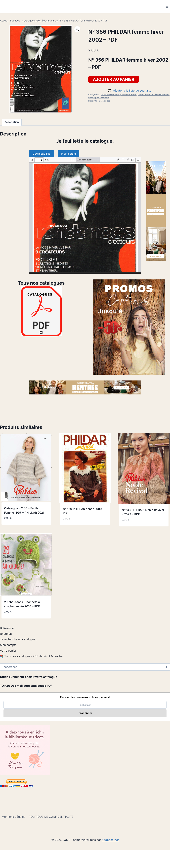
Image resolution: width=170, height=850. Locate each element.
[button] (77, 29)
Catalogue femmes (110, 94)
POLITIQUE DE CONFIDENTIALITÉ (51, 816)
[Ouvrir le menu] (167, 6)
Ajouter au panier (113, 79)
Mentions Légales (13, 816)
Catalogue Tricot (128, 94)
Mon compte (8, 645)
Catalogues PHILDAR (98, 97)
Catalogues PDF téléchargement (153, 94)
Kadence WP (110, 840)
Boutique (6, 633)
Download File (41, 153)
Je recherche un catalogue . (18, 639)
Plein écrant (68, 153)
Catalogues (104, 101)
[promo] (129, 327)
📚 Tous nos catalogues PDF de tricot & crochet (32, 656)
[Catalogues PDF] (41, 311)
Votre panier (8, 650)
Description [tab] (11, 122)
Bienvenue (7, 628)
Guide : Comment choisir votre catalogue (28, 677)
